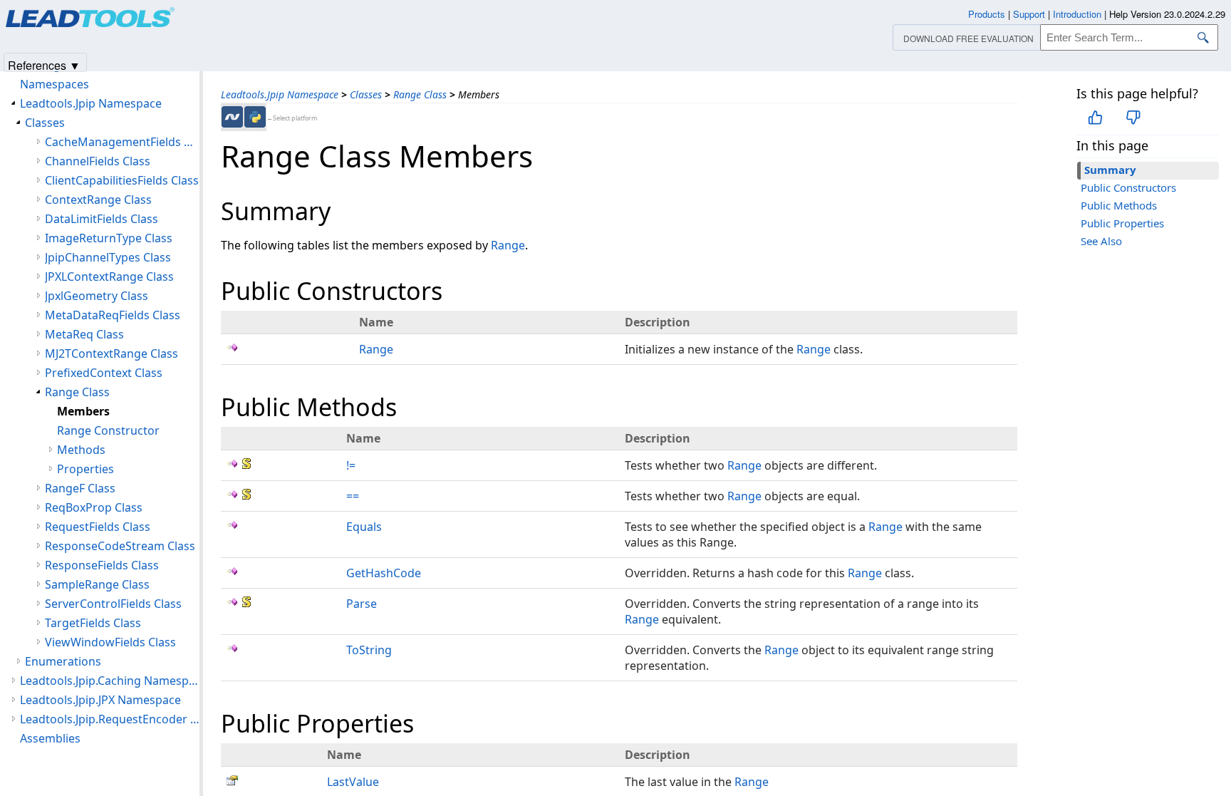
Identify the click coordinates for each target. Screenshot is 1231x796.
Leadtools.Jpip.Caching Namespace (109, 680)
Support (1029, 14)
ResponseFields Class (102, 565)
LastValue (353, 782)
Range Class (420, 94)
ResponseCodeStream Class (120, 546)
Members (83, 411)
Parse (361, 603)
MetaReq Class (84, 334)
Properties (85, 469)
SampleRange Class (97, 584)
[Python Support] (255, 117)
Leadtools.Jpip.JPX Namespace (100, 700)
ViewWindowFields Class (110, 642)
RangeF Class (80, 488)
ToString (369, 650)
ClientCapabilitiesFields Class (122, 180)
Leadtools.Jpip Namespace (279, 94)
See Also (1101, 241)
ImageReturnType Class (108, 238)
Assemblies (50, 738)
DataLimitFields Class (101, 219)
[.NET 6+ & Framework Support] (232, 117)
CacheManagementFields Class (122, 142)
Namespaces (54, 84)
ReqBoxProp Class (93, 507)
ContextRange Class (98, 199)
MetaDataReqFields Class (112, 315)
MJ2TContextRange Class (111, 353)
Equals (364, 526)
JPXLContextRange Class (109, 276)
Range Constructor (108, 430)
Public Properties (1122, 223)
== (352, 496)
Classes (366, 94)
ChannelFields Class (97, 161)
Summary (1110, 169)
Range (508, 245)
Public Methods (1119, 205)
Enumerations (63, 661)
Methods (81, 450)
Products (986, 14)
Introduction (1077, 14)
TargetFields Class (93, 623)
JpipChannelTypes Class (108, 257)
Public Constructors (1128, 187)
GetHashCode (383, 573)
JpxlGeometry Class (96, 296)
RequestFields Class (97, 526)
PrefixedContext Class (103, 373)
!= (350, 465)
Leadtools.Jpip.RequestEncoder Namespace (109, 719)
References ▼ (44, 64)
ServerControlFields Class (113, 603)
